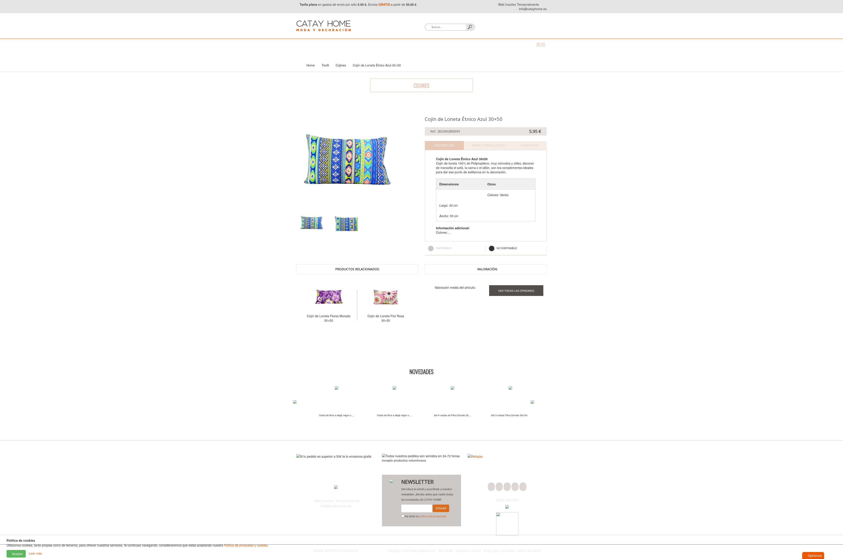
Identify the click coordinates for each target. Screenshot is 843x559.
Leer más (35, 553)
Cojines (341, 65)
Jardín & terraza (452, 44)
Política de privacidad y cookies (245, 545)
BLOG (541, 44)
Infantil (482, 44)
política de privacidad (432, 516)
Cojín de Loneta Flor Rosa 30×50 (328, 318)
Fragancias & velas (412, 44)
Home (310, 65)
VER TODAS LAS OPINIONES (516, 290)
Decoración (378, 44)
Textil (354, 44)
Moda (301, 44)
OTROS (502, 44)
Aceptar (17, 554)
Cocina (336, 44)
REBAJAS (522, 44)
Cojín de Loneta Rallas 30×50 (385, 316)
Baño (317, 44)
